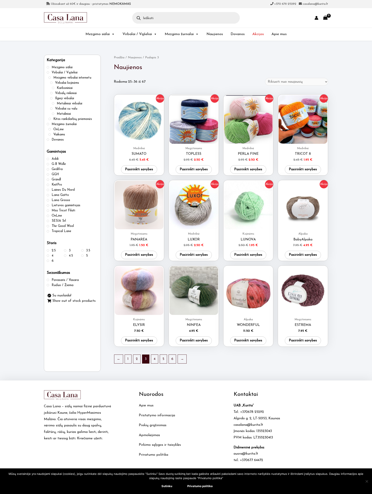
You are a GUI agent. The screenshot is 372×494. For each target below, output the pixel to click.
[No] (366, 481)
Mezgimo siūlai (97, 34)
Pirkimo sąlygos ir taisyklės (160, 445)
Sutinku (166, 486)
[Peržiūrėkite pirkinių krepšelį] (325, 17)
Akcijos (258, 34)
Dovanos (238, 34)
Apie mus (279, 34)
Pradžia (119, 57)
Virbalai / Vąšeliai (137, 34)
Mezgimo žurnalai (179, 34)
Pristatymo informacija (157, 415)
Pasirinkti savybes (139, 169)
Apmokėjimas (149, 435)
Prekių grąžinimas (152, 425)
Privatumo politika (153, 455)
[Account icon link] (316, 18)
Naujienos (214, 34)
